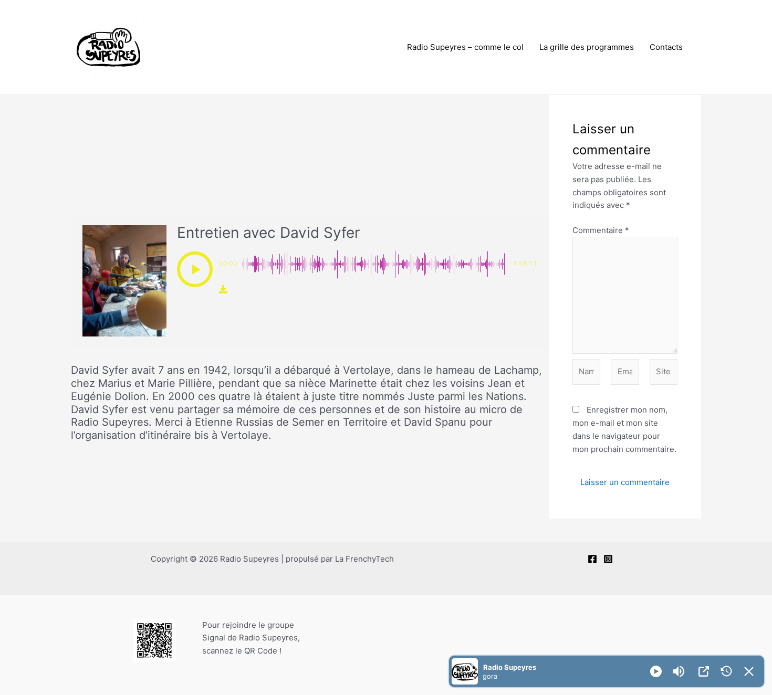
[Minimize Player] (749, 671)
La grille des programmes (586, 47)
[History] (726, 671)
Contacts (666, 47)
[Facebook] (592, 559)
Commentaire (600, 230)
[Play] (656, 671)
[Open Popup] (703, 671)
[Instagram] (608, 559)
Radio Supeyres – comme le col (465, 47)
